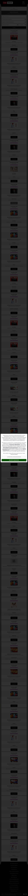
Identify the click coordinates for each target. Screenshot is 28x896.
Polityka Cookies (14, 454)
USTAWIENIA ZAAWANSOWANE (14, 456)
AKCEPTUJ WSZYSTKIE (14, 460)
